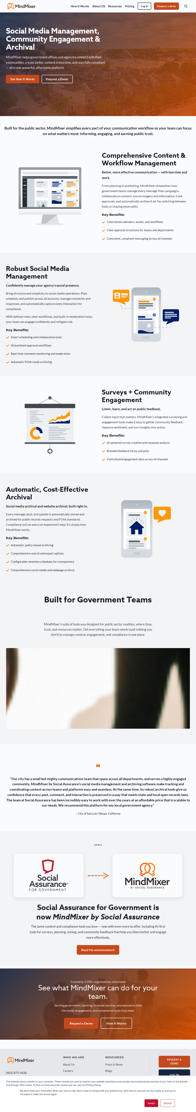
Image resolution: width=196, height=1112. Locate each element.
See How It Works (22, 79)
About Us (69, 1064)
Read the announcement (98, 950)
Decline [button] (168, 1103)
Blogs (108, 1070)
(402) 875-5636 (16, 1072)
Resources (115, 6)
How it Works (80, 6)
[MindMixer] (21, 1060)
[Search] (186, 6)
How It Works (116, 1023)
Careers (68, 1070)
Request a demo (166, 6)
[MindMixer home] (21, 6)
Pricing (129, 6)
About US (98, 6)
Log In (144, 6)
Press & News (114, 1064)
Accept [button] (151, 1103)
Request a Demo (57, 79)
